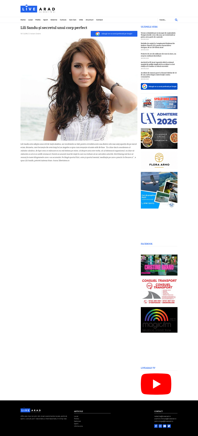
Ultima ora (78, 426)
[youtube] (165, 426)
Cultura (63, 20)
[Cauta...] (176, 20)
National (77, 421)
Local (30, 20)
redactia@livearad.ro (162, 416)
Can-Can (72, 20)
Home (23, 20)
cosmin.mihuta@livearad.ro (165, 419)
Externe (54, 20)
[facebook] (156, 426)
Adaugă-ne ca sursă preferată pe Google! (117, 34)
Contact (99, 20)
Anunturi (89, 20)
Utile (81, 20)
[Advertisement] (118, 8)
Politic (38, 20)
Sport (45, 20)
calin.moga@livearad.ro (163, 421)
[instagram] (160, 426)
